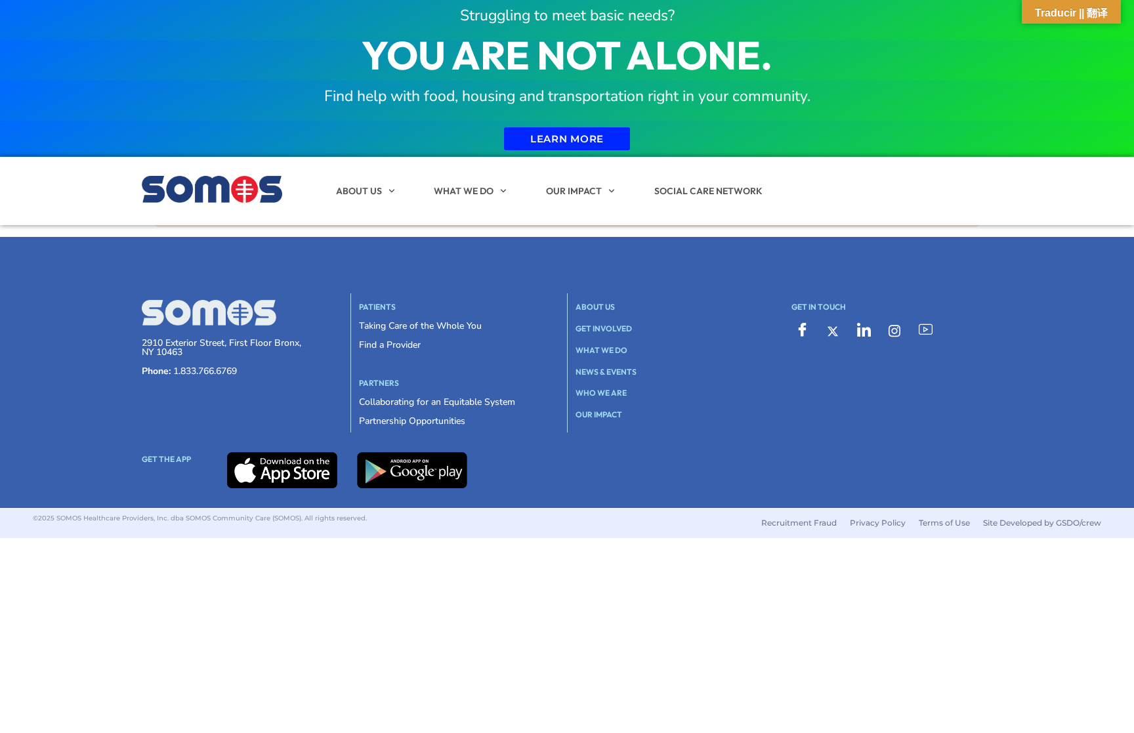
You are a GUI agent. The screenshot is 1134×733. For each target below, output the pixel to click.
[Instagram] (894, 330)
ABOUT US (359, 191)
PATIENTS (377, 307)
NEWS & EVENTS (606, 372)
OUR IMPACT (574, 191)
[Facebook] (801, 331)
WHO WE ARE (601, 393)
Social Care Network (708, 191)
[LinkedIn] (863, 331)
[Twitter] (832, 330)
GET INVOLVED (604, 328)
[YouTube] (925, 331)
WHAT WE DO (464, 191)
